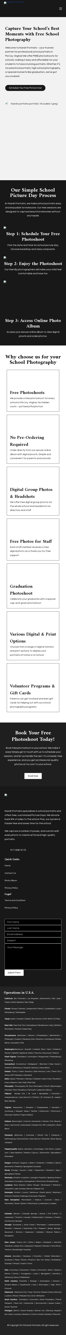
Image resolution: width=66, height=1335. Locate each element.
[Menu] (60, 8)
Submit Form (14, 973)
